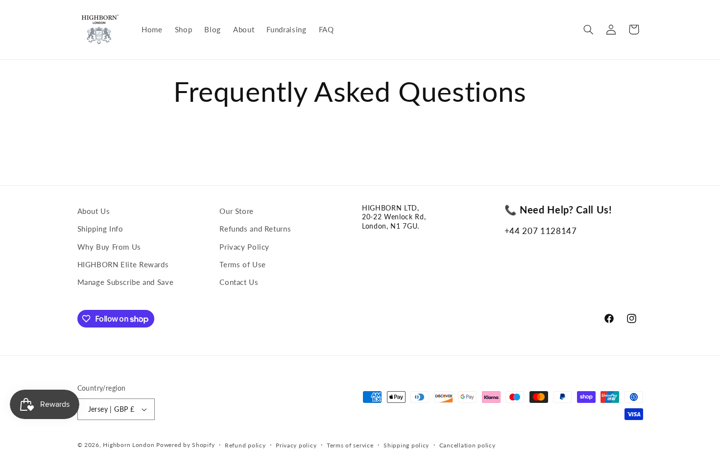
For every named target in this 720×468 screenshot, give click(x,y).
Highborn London (128, 445)
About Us (93, 211)
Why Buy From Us (109, 246)
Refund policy (245, 445)
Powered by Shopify (185, 445)
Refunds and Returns (255, 228)
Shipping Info (100, 228)
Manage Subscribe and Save (125, 282)
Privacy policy (296, 445)
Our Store (236, 211)
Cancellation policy (467, 445)
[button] (588, 29)
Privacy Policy (244, 246)
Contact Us (238, 282)
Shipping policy (406, 445)
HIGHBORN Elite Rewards (123, 264)
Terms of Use (242, 264)
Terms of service (350, 445)
